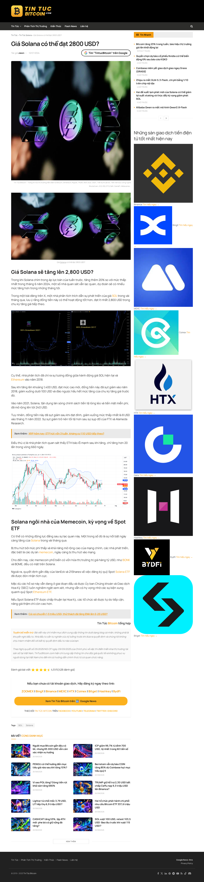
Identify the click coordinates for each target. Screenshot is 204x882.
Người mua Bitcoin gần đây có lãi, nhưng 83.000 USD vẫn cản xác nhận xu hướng (50, 749)
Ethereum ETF (42, 592)
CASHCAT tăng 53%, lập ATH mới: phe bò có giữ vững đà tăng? (49, 822)
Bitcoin (113, 623)
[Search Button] (191, 26)
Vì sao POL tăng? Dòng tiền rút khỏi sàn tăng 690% (50, 784)
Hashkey (105, 691)
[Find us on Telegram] (173, 873)
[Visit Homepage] (31, 11)
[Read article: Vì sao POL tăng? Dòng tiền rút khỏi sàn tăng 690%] (20, 787)
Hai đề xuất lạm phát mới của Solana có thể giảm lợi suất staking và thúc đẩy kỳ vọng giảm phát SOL (163, 95)
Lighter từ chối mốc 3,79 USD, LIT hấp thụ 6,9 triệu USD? (49, 802)
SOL (114, 296)
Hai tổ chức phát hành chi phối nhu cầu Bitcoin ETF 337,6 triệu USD (112, 804)
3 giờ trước (142, 75)
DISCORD (113, 710)
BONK (126, 560)
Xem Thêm (71, 841)
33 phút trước (143, 51)
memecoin (46, 552)
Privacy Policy (187, 863)
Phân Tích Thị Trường (35, 26)
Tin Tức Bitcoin (29, 873)
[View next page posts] (166, 118)
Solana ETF (122, 572)
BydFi (116, 691)
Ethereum (17, 379)
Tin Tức (15, 26)
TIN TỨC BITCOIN (43, 710)
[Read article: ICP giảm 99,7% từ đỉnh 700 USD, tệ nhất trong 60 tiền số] (82, 751)
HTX (72, 691)
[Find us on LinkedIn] (166, 873)
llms (191, 859)
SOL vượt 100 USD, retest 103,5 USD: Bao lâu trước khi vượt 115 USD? (113, 822)
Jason (21, 53)
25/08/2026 (37, 830)
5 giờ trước (142, 102)
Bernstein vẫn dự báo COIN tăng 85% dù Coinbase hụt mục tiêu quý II (112, 767)
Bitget (92, 691)
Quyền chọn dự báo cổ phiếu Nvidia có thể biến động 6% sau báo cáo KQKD (162, 57)
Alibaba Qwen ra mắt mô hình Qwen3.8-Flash (161, 107)
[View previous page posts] (160, 118)
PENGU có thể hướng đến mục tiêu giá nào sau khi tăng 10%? (50, 765)
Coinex (81, 691)
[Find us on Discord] (189, 873)
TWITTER (101, 710)
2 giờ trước (142, 63)
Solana (63, 262)
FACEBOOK (64, 710)
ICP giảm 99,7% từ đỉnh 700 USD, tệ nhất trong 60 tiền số (111, 747)
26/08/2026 (37, 756)
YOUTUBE (77, 710)
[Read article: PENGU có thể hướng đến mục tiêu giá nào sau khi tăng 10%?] (20, 769)
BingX (40, 691)
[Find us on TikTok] (185, 873)
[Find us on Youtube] (177, 873)
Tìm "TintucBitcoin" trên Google (108, 53)
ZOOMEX (28, 691)
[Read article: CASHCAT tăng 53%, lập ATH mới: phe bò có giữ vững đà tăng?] (20, 824)
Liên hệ (84, 26)
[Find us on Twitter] (161, 873)
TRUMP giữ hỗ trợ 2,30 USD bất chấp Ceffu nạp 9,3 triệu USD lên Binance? (112, 786)
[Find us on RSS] (182, 873)
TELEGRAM (89, 710)
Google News (182, 859)
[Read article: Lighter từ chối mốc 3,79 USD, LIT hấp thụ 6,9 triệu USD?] (20, 806)
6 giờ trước (142, 111)
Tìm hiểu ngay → (151, 204)
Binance (51, 691)
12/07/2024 (34, 53)
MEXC (63, 691)
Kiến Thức (56, 26)
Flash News (71, 26)
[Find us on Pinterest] (169, 873)
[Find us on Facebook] (158, 873)
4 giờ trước (142, 87)
